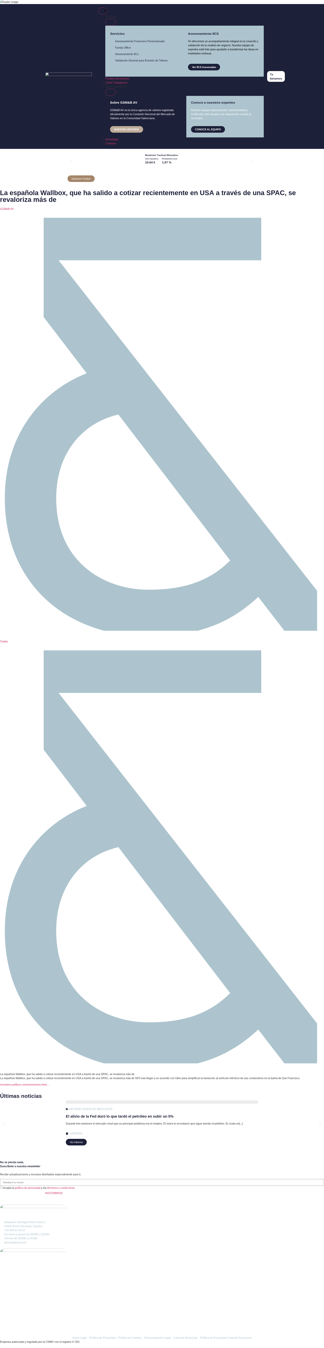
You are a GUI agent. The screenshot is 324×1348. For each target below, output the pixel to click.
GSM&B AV (7, 208)
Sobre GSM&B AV (123, 102)
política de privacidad (27, 1187)
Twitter (4, 641)
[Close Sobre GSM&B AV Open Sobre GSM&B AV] (110, 92)
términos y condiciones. (61, 1187)
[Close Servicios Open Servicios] (110, 22)
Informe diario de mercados (91, 1109)
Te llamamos (276, 76)
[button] (71, 160)
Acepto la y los (39, 1187)
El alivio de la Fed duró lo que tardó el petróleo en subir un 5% (120, 1116)
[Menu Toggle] (103, 11)
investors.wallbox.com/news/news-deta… (24, 1084)
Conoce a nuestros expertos (213, 102)
